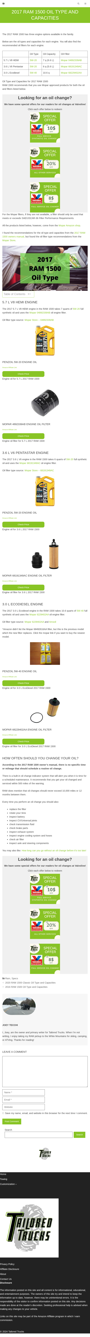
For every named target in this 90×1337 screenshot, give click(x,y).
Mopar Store (8, 240)
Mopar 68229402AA (71, 72)
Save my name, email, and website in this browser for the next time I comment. (46, 1113)
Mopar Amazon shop (69, 225)
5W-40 (33, 72)
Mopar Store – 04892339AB (39, 320)
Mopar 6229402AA (39, 614)
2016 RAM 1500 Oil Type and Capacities (26, 987)
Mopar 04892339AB (71, 60)
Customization (7, 1184)
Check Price (23, 374)
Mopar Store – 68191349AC (39, 470)
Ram (7, 978)
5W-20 (33, 60)
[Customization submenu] (16, 1184)
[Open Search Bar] (78, 3)
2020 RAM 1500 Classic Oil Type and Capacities (30, 982)
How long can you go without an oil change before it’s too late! (54, 850)
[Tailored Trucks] (3, 3)
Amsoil (52, 622)
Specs (15, 978)
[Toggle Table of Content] (29, 294)
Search (8, 1130)
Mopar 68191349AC (71, 66)
